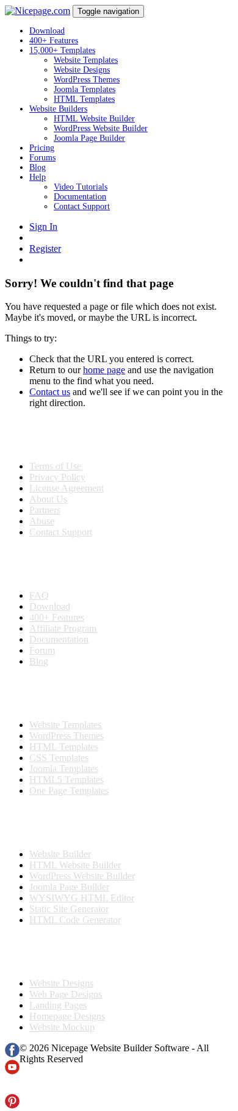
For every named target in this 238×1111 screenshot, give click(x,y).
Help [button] (37, 177)
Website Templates (86, 60)
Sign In (43, 226)
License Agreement (66, 488)
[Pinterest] (12, 1105)
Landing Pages (58, 1005)
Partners (44, 510)
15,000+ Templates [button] (62, 50)
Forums (42, 157)
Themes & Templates (69, 693)
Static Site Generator (69, 909)
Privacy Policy (57, 477)
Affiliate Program (62, 628)
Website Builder (60, 854)
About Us (48, 499)
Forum (42, 650)
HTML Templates (84, 99)
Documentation (80, 196)
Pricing (41, 147)
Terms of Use (55, 466)
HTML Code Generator (75, 920)
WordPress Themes (87, 79)
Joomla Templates (84, 89)
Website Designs (82, 69)
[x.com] (12, 1088)
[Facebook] (12, 1054)
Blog (37, 167)
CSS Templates (58, 757)
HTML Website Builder (94, 118)
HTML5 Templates (66, 779)
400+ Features (53, 40)
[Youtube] (12, 1071)
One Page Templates (69, 790)
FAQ (39, 595)
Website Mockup (62, 1027)
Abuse (41, 521)
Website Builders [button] (58, 108)
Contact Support (82, 206)
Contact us (49, 392)
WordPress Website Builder (101, 128)
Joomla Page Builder (89, 138)
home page (104, 370)
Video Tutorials (80, 186)
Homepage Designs (67, 1016)
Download (47, 30)
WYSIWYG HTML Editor (81, 898)
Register (45, 248)
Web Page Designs (65, 994)
